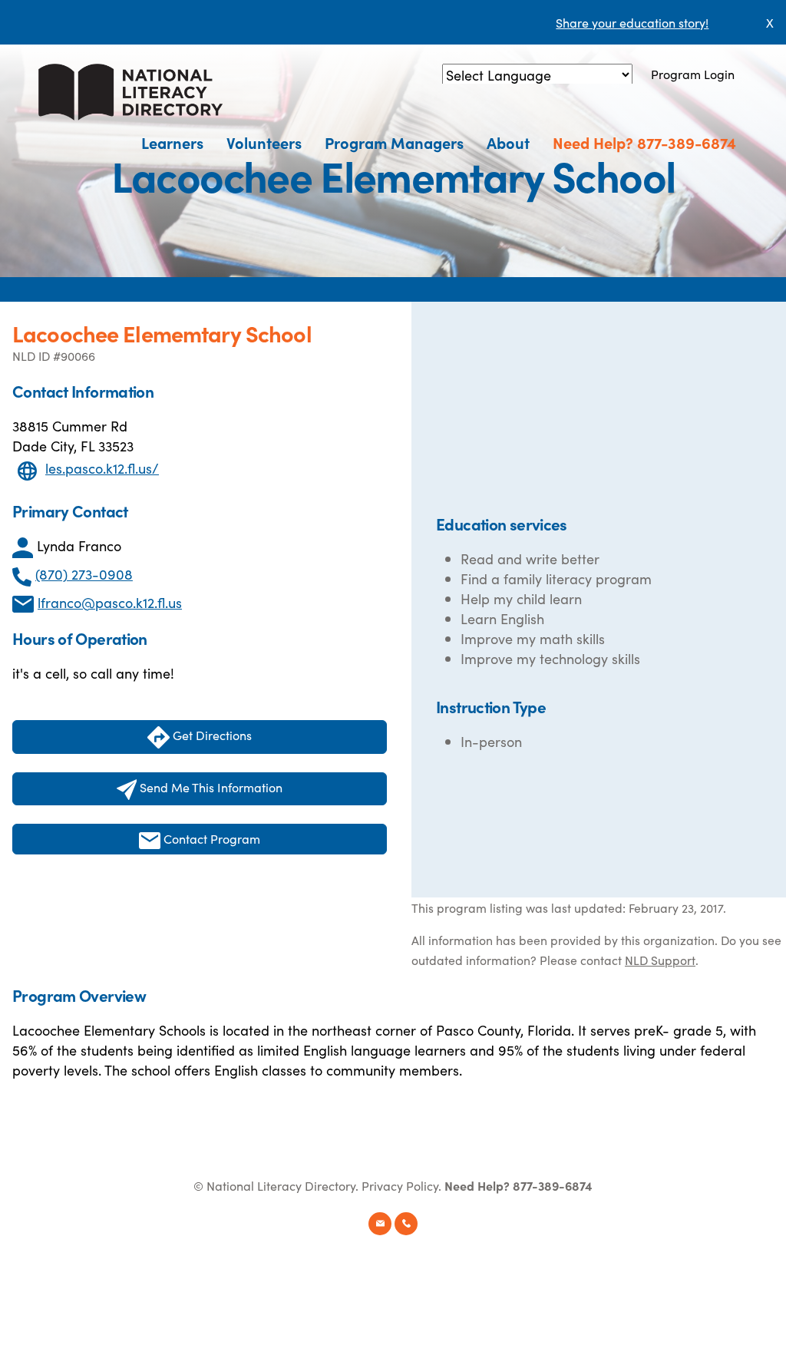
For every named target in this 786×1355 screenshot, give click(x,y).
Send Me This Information (209, 786)
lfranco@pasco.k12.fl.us (110, 602)
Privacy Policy (400, 1185)
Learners (172, 142)
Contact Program (210, 838)
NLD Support (660, 959)
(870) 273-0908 (84, 573)
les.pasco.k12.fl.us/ (102, 468)
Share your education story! (632, 22)
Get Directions (211, 734)
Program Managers (394, 142)
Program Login (693, 73)
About (508, 142)
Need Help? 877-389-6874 (644, 142)
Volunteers (264, 142)
